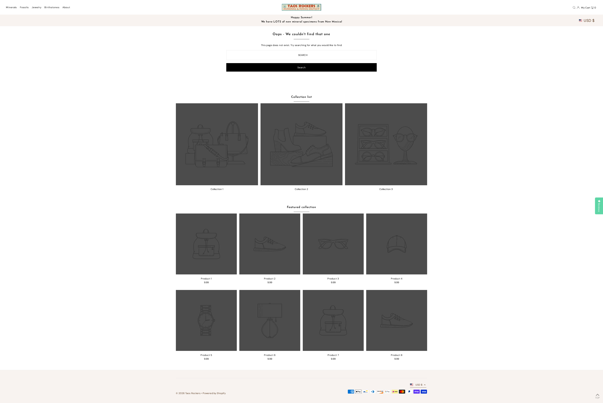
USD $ (589, 20)
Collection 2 (301, 189)
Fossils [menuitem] (24, 7)
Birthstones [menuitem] (51, 7)
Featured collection (301, 207)
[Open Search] (574, 7)
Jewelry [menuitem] (36, 7)
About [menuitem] (66, 7)
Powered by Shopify (214, 393)
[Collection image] (217, 144)
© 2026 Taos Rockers (188, 393)
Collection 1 (217, 189)
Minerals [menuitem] (11, 7)
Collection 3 (386, 189)
